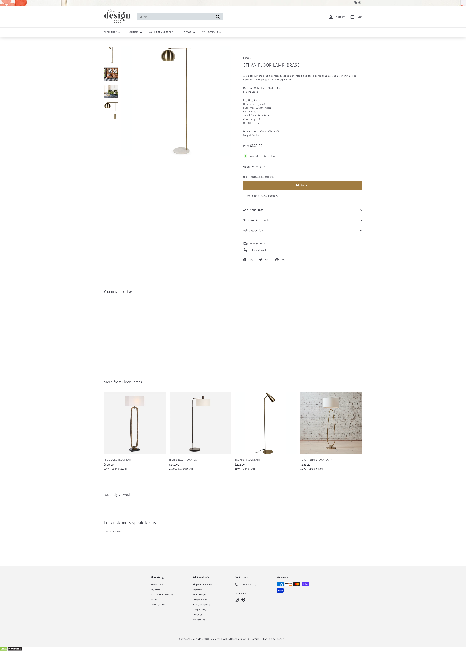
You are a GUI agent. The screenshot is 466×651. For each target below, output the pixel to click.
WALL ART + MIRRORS (161, 32)
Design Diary (199, 609)
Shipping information (257, 220)
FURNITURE (110, 32)
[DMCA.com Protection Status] (233, 649)
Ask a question (253, 230)
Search (256, 638)
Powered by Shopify (273, 638)
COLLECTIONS (210, 32)
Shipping (247, 176)
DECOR (188, 32)
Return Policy (200, 594)
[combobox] (180, 16)
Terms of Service (201, 604)
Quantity (248, 166)
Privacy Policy (200, 599)
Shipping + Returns (202, 584)
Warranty (197, 589)
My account (199, 619)
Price (246, 146)
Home (246, 57)
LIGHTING (133, 32)
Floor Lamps (132, 382)
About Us (197, 614)
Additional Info (253, 210)
